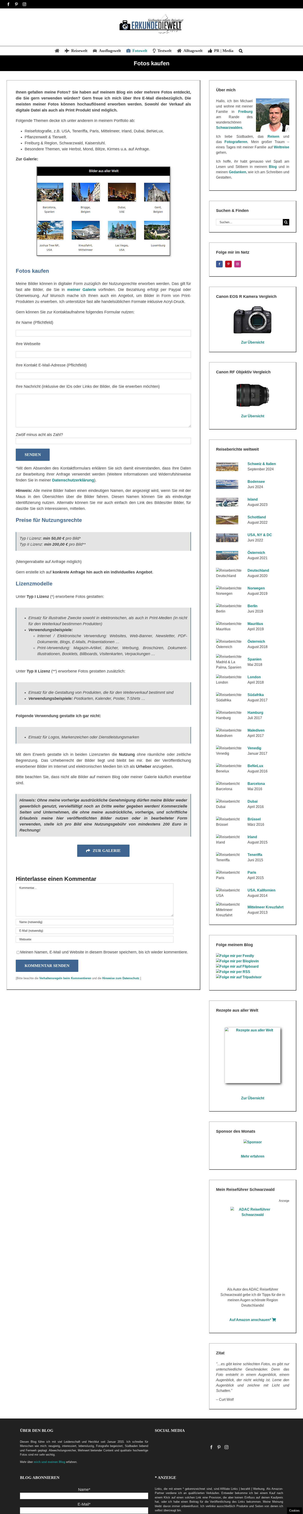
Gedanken (237, 172)
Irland (252, 837)
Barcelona (256, 784)
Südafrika (256, 695)
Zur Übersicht (252, 342)
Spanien (255, 659)
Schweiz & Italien (262, 464)
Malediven (256, 730)
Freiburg (245, 111)
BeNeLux (255, 766)
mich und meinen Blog (49, 1462)
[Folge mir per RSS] (233, 972)
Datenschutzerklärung (73, 480)
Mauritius (255, 624)
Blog (273, 167)
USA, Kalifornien (261, 890)
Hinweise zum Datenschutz (120, 978)
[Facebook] (219, 264)
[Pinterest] (228, 264)
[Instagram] (237, 264)
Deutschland (258, 570)
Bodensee (256, 481)
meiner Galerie (81, 289)
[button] (241, 50)
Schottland (257, 517)
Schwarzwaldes (229, 127)
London (254, 677)
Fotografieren (235, 142)
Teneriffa (255, 855)
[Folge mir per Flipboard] (238, 966)
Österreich (256, 553)
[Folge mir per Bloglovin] (238, 961)
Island (253, 499)
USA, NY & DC (260, 535)
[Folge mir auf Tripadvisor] (239, 977)
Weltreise (281, 147)
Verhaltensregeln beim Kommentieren (65, 978)
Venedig (254, 748)
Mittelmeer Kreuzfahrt (265, 907)
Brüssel (254, 819)
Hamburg (255, 712)
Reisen (273, 136)
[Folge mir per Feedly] (235, 956)
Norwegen (256, 588)
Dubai (253, 801)
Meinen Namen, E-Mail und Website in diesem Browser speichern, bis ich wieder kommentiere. (104, 952)
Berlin (253, 606)
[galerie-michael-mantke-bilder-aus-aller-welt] (103, 169)
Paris (252, 872)
